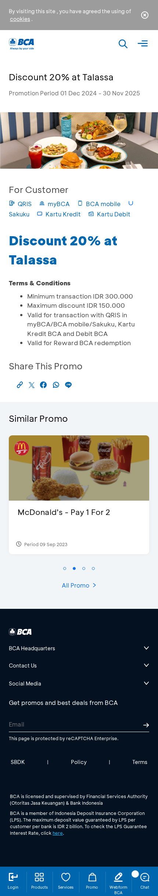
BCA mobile (103, 204)
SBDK (18, 761)
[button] (64, 568)
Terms (139, 761)
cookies (20, 18)
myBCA (59, 204)
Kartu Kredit (63, 214)
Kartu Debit (113, 214)
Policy (79, 761)
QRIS (25, 204)
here (58, 833)
